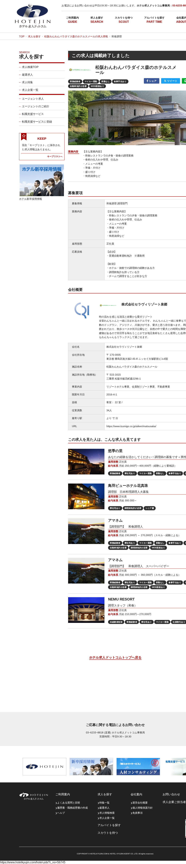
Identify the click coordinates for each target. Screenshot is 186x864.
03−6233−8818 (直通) (98, 732)
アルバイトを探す (154, 17)
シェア (152, 80)
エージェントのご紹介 (35, 106)
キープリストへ (54, 156)
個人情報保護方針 (142, 807)
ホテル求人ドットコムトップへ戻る (115, 657)
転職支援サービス (33, 113)
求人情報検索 (107, 812)
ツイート (171, 80)
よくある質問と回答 (68, 802)
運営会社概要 (140, 802)
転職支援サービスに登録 (37, 121)
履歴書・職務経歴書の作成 (72, 807)
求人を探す (96, 17)
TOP (21, 36)
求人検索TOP (30, 66)
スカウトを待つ (124, 17)
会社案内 (136, 794)
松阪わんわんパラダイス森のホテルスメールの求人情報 (76, 36)
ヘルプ (61, 812)
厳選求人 (27, 74)
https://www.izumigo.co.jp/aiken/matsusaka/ (131, 426)
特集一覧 (104, 802)
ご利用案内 (72, 17)
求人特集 (27, 82)
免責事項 (137, 812)
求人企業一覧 (30, 89)
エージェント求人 (33, 98)
